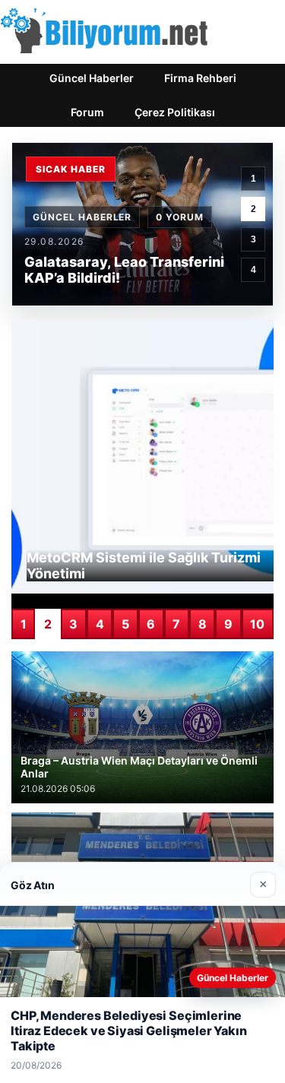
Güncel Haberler (91, 77)
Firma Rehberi (200, 77)
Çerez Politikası (175, 112)
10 (257, 624)
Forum (87, 112)
